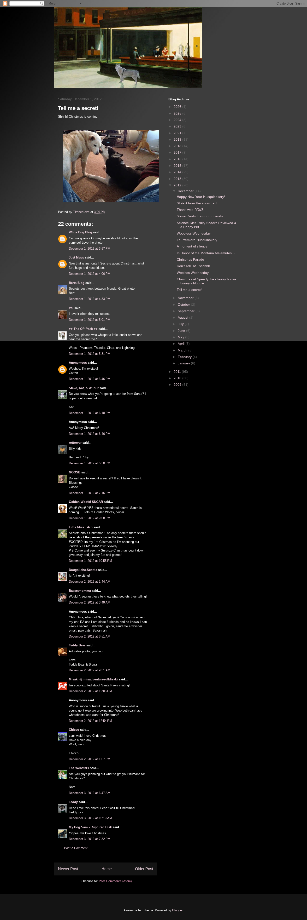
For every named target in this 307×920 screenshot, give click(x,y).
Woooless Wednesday (194, 233)
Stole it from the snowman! (197, 203)
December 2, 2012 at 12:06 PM (90, 691)
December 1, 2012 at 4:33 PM (89, 299)
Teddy (73, 802)
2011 (178, 372)
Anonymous (78, 362)
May (181, 337)
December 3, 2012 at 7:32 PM (89, 839)
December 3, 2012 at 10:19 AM (90, 818)
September (186, 311)
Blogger (177, 910)
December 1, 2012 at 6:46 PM (89, 434)
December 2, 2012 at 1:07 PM (89, 759)
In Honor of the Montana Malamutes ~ (206, 253)
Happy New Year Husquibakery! (201, 197)
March (183, 350)
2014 (178, 172)
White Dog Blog (80, 232)
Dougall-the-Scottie (83, 570)
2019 (178, 139)
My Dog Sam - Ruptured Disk (90, 827)
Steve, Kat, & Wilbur (84, 388)
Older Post (144, 869)
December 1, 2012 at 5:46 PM (89, 379)
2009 (178, 384)
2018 (178, 146)
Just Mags (76, 257)
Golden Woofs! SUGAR (86, 502)
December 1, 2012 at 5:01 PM (89, 320)
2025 (178, 113)
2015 (178, 165)
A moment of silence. (192, 246)
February (185, 357)
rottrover (75, 442)
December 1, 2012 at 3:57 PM (89, 248)
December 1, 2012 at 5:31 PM (89, 354)
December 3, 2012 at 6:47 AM (89, 793)
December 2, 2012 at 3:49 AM (89, 602)
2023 (178, 126)
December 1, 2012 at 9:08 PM (89, 518)
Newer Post (68, 869)
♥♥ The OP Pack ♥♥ (83, 329)
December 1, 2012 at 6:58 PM (89, 463)
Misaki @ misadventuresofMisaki (93, 679)
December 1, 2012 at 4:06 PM (89, 274)
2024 (178, 120)
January (184, 363)
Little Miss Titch (81, 527)
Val (71, 308)
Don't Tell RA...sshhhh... (195, 266)
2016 (178, 159)
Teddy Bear (77, 645)
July (181, 324)
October (184, 304)
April (181, 343)
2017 (178, 152)
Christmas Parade (190, 259)
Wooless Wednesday (193, 273)
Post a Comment (76, 848)
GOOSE (74, 472)
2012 (178, 185)
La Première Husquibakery (197, 240)
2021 (178, 133)
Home (106, 869)
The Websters (79, 768)
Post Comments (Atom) (115, 881)
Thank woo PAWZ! (191, 210)
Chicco (74, 729)
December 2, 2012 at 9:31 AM (89, 670)
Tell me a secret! (189, 290)
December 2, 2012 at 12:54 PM (90, 721)
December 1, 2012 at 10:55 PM (90, 561)
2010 (178, 378)
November (186, 298)
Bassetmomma (80, 590)
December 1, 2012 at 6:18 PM (89, 413)
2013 (178, 179)
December (186, 191)
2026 (178, 107)
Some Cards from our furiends (200, 216)
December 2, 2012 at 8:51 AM (89, 636)
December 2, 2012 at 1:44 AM (89, 581)
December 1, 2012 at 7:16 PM (89, 493)
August (183, 317)
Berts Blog (76, 283)
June (182, 331)
